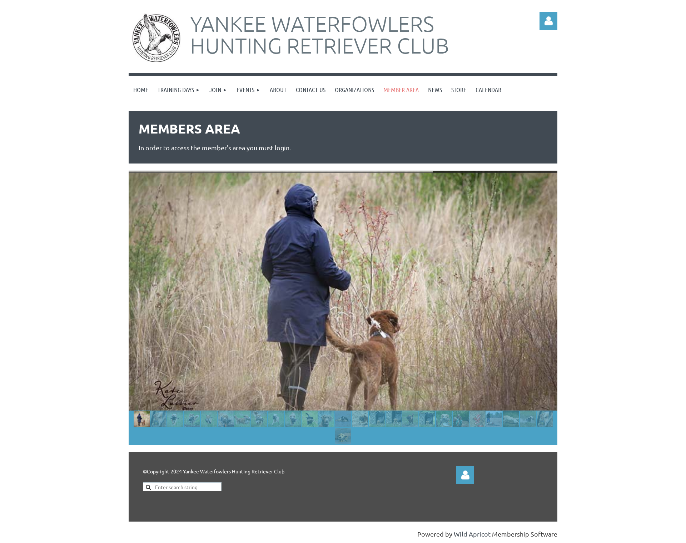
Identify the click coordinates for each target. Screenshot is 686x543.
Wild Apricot (472, 534)
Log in (465, 475)
